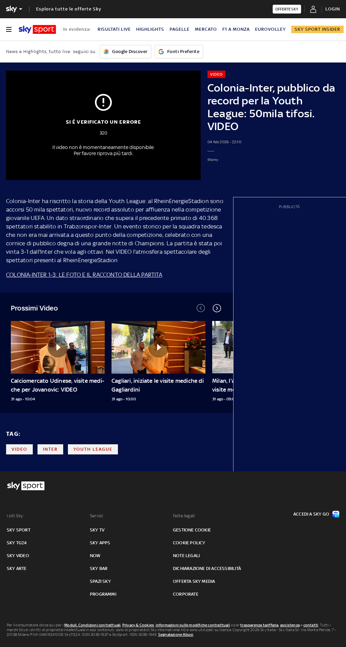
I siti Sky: (15, 515)
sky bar (98, 568)
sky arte (17, 568)
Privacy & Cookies (138, 625)
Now (95, 555)
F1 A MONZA (236, 29)
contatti (311, 625)
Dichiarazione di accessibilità (207, 568)
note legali (186, 555)
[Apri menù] (8, 29)
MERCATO (206, 29)
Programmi (103, 594)
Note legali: (184, 515)
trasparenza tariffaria (259, 625)
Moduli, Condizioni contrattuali (92, 625)
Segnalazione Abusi (176, 634)
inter (50, 449)
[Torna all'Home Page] (37, 29)
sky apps (100, 542)
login (332, 8)
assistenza (290, 625)
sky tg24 (17, 542)
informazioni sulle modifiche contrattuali (193, 625)
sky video (18, 555)
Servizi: (97, 515)
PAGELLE (180, 29)
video (19, 449)
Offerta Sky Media (194, 581)
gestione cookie (192, 529)
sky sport (18, 529)
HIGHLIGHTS (150, 29)
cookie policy (189, 542)
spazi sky (100, 581)
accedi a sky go (311, 514)
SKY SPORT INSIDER (317, 29)
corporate (185, 594)
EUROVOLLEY (270, 29)
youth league (93, 449)
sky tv (97, 529)
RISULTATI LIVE (114, 29)
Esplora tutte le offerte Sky (68, 8)
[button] (217, 308)
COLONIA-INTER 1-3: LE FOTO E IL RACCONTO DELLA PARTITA (84, 274)
